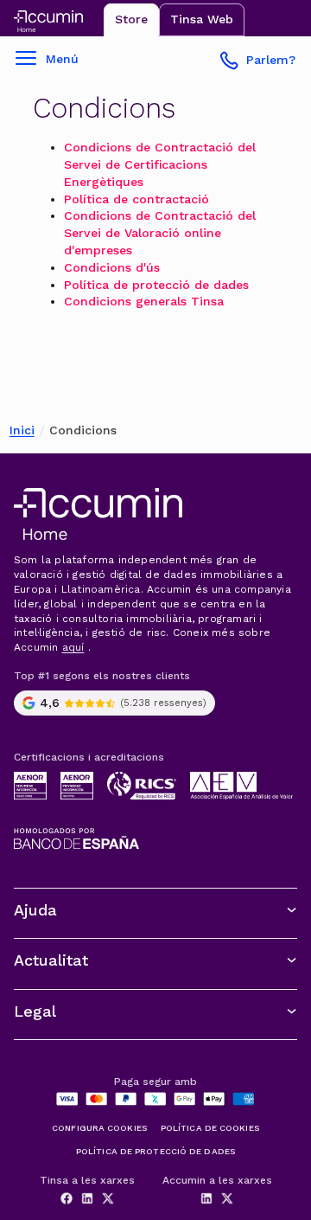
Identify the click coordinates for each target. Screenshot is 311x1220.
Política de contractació (136, 199)
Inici (22, 430)
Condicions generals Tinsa (144, 301)
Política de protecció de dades (156, 285)
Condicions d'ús (112, 267)
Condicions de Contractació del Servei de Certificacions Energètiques (160, 164)
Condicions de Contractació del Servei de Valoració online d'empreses (160, 233)
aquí (73, 647)
